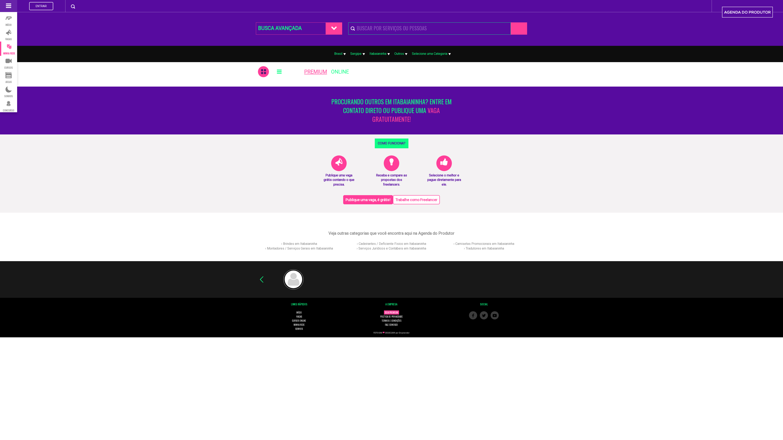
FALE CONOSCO (391, 324)
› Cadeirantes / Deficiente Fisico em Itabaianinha (391, 244)
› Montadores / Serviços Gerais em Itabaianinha (299, 248)
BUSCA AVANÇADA (280, 28)
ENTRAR (41, 6)
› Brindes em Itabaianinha (299, 244)
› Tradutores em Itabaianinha (484, 248)
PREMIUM (315, 72)
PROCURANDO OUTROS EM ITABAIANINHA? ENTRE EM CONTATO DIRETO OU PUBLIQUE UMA (391, 110)
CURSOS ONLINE (299, 320)
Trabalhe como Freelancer (416, 200)
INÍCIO (299, 312)
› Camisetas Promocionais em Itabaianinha (483, 244)
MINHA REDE (299, 324)
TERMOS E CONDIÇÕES (391, 320)
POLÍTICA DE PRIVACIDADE (391, 316)
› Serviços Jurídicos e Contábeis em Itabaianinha (391, 248)
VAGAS (299, 316)
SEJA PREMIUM (391, 312)
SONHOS (299, 328)
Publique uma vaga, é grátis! (368, 200)
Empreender (404, 333)
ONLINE (340, 72)
